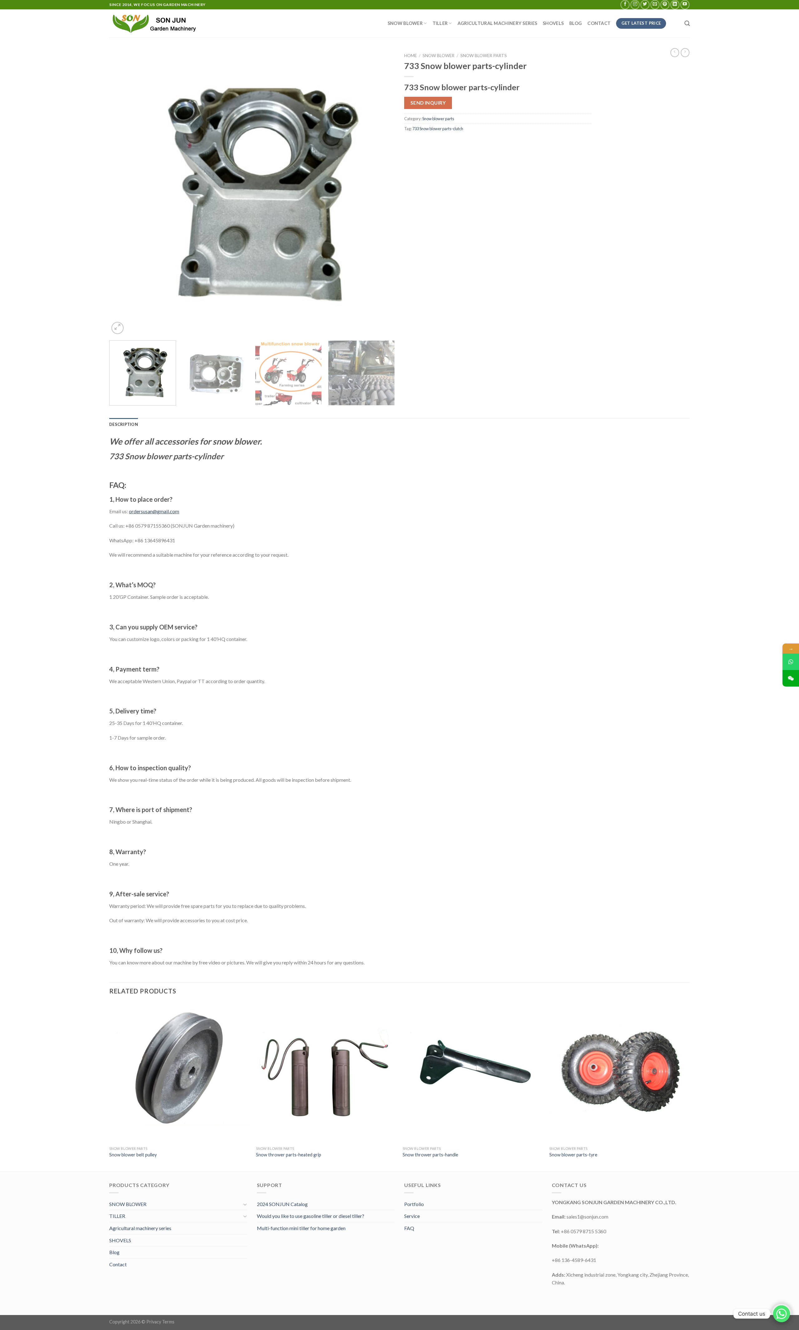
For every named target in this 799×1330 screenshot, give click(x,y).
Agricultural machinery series (497, 23)
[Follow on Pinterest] (664, 4)
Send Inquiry (428, 103)
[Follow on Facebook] (625, 4)
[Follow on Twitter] (644, 4)
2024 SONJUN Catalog (282, 1204)
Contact (598, 23)
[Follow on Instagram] (635, 4)
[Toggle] (245, 1204)
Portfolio (414, 1204)
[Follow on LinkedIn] (674, 4)
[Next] (381, 192)
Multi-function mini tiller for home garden (301, 1228)
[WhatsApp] (790, 661)
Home (410, 55)
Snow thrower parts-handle (430, 1154)
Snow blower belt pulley (133, 1154)
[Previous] (122, 192)
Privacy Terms (160, 1321)
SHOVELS (553, 23)
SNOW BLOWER (405, 23)
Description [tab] (123, 424)
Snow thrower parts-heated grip (288, 1154)
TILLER (440, 23)
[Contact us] (781, 1313)
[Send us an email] (654, 4)
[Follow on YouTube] (684, 4)
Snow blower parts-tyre (573, 1154)
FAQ (409, 1228)
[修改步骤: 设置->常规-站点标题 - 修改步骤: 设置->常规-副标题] (156, 23)
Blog (575, 23)
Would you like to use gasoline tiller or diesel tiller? (310, 1216)
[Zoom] (117, 328)
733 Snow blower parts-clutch (437, 128)
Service (412, 1216)
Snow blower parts (483, 55)
